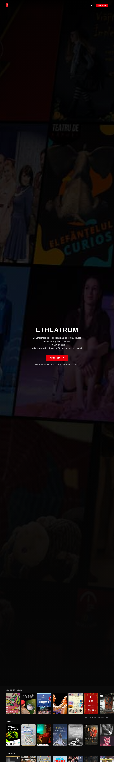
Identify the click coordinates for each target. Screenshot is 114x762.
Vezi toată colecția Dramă (97, 749)
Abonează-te (57, 357)
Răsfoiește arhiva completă (96, 717)
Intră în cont (102, 5)
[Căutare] (92, 5)
